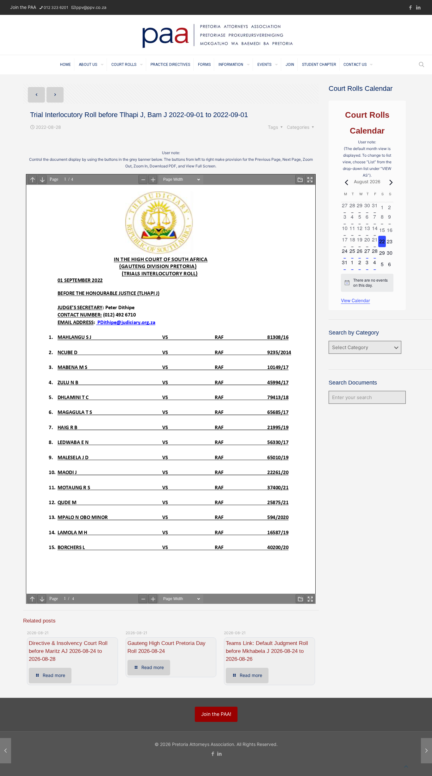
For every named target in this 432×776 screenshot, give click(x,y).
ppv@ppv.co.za (91, 7)
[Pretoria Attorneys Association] (216, 35)
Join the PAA (23, 7)
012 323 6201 (56, 7)
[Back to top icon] (406, 766)
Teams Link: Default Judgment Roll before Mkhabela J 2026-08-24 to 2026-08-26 (267, 651)
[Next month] (389, 182)
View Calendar (355, 300)
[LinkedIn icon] (418, 7)
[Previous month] (345, 182)
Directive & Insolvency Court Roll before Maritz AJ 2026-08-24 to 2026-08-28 (68, 651)
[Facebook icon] (410, 7)
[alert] (367, 283)
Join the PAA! (216, 714)
